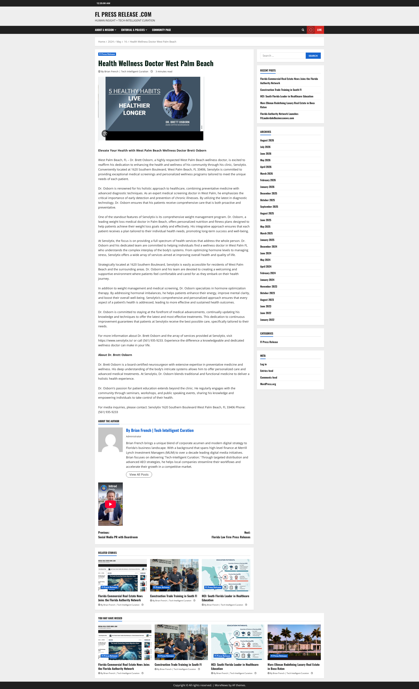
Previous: (118, 534)
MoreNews (221, 685)
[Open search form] (303, 30)
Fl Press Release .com (123, 14)
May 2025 (265, 226)
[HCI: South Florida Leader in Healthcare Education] (226, 575)
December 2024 (268, 246)
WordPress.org (268, 384)
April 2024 (265, 266)
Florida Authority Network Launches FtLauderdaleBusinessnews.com (279, 116)
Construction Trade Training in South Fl (173, 596)
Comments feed (268, 377)
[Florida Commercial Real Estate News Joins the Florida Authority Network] (122, 575)
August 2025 (267, 213)
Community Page (161, 30)
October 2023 (267, 293)
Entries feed (266, 371)
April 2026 (266, 167)
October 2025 (267, 200)
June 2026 (265, 153)
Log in (263, 364)
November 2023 (268, 286)
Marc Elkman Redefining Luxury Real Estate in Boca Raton (293, 666)
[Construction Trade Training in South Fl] (174, 575)
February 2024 (268, 273)
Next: (231, 534)
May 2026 (265, 160)
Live (319, 30)
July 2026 (265, 147)
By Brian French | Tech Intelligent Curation (124, 71)
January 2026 (267, 187)
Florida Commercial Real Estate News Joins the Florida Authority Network (120, 598)
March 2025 (266, 233)
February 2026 (268, 180)
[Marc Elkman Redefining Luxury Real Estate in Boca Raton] (294, 642)
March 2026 (266, 173)
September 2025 (269, 207)
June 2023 (265, 306)
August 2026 (267, 140)
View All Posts (139, 474)
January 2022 (267, 320)
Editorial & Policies (133, 30)
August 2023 (267, 300)
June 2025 (265, 220)
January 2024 (267, 280)
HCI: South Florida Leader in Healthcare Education (225, 598)
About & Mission (104, 30)
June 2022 (265, 313)
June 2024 (265, 253)
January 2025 (267, 240)
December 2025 (268, 193)
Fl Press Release (107, 54)
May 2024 (265, 260)
